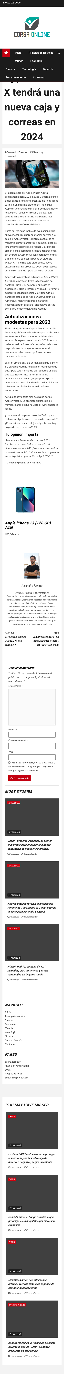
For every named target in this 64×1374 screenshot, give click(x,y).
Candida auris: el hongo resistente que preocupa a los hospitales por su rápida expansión (31, 1221)
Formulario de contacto (17, 1065)
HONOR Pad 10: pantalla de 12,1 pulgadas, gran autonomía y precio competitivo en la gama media (27, 970)
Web (10, 751)
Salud (12, 1116)
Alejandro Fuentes (18, 152)
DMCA (8, 1069)
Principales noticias (41, 52)
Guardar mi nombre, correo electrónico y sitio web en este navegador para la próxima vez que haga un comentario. (31, 766)
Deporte (48, 69)
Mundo (19, 61)
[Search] (59, 53)
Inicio (18, 52)
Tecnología (29, 69)
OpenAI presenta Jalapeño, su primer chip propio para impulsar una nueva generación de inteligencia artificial (29, 844)
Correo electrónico (18, 740)
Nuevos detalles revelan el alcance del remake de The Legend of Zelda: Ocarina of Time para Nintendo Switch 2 (31, 907)
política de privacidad (16, 1077)
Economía (36, 61)
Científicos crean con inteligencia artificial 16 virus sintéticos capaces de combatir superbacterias (31, 1283)
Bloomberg (33, 204)
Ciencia (10, 69)
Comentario (15, 685)
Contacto (38, 77)
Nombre (13, 729)
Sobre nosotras (13, 1061)
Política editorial (13, 1073)
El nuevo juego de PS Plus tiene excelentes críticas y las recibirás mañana (46, 638)
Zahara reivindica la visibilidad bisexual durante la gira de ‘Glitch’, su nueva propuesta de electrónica (31, 1346)
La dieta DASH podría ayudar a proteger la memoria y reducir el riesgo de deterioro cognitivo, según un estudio (31, 1158)
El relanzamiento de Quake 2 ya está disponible (15, 638)
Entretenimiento (16, 77)
